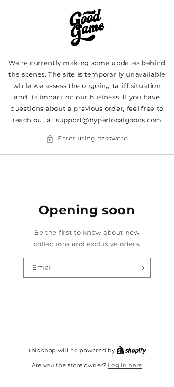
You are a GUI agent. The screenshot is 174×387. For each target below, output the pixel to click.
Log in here (125, 365)
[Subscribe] (141, 268)
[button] (87, 138)
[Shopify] (131, 350)
